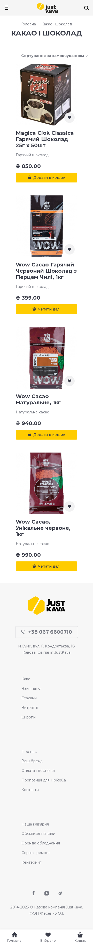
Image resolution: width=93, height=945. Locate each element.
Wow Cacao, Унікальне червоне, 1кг (43, 528)
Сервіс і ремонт (35, 852)
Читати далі (49, 309)
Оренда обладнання (40, 843)
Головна (28, 24)
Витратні (29, 707)
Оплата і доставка (38, 770)
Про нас (29, 751)
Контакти (30, 789)
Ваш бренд (32, 761)
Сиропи (28, 717)
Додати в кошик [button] (49, 177)
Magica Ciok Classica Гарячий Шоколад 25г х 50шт (45, 139)
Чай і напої (31, 688)
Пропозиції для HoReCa (43, 780)
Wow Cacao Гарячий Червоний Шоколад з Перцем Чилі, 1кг (46, 271)
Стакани (29, 698)
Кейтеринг (31, 862)
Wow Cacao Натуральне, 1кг (38, 399)
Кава (25, 679)
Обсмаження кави (38, 833)
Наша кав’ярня (35, 824)
